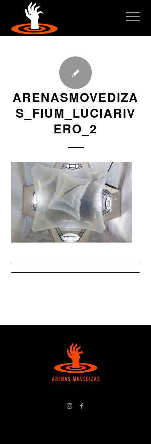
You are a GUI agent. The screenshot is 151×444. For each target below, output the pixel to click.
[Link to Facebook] (82, 406)
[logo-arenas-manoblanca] (62, 18)
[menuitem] (129, 16)
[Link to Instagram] (70, 406)
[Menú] (129, 16)
